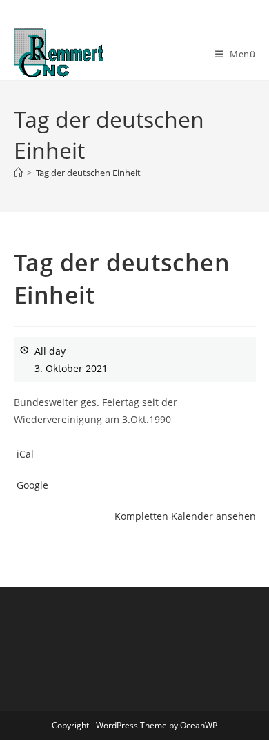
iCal (25, 453)
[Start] (18, 172)
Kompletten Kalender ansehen (185, 516)
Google (32, 484)
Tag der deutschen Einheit (88, 172)
